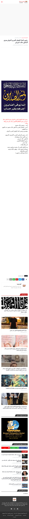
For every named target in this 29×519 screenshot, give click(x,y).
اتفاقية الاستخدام (10, 515)
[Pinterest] (17, 279)
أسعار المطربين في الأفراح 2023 (15, 484)
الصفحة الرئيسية (25, 37)
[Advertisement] (14, 19)
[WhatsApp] (13, 279)
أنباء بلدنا (19, 284)
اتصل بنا (14, 517)
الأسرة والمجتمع (18, 37)
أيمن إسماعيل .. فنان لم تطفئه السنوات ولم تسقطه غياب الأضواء (11, 472)
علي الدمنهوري (5, 513)
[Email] (10, 279)
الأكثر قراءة (25, 451)
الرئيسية (24, 515)
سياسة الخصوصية (18, 515)
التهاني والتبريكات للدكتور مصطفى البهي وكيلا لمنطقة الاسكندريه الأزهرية (11, 466)
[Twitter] (20, 279)
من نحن (4, 515)
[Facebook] (23, 279)
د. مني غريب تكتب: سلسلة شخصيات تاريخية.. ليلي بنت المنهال (11, 455)
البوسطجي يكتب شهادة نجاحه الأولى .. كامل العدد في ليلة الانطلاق (11, 461)
